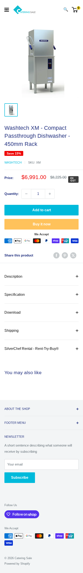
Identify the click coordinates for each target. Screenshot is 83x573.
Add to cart (41, 210)
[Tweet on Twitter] (73, 255)
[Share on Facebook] (56, 255)
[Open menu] (6, 9)
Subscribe (19, 477)
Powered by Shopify (17, 563)
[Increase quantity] (49, 193)
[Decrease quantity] (26, 193)
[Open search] (56, 9)
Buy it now (41, 224)
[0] (75, 9)
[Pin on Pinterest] (65, 255)
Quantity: (11, 194)
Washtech (13, 162)
